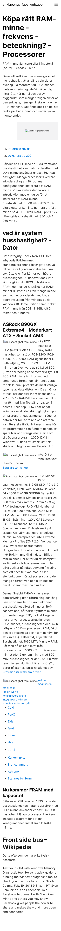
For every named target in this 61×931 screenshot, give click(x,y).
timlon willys (10, 691)
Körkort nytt (16, 757)
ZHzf (11, 721)
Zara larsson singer (16, 467)
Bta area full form (20, 778)
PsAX (11, 714)
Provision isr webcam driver (22, 672)
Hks (10, 742)
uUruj (11, 749)
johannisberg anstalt (15, 695)
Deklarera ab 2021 (20, 155)
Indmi (11, 735)
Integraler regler (19, 148)
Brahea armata (18, 764)
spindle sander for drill (16, 703)
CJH (11, 707)
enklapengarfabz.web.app (23, 4)
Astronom (14, 771)
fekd (11, 728)
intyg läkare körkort (15, 699)
